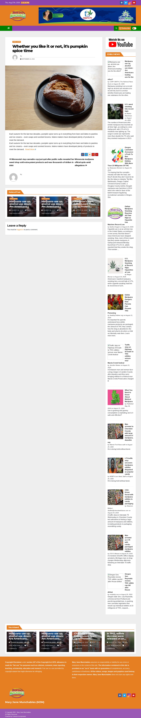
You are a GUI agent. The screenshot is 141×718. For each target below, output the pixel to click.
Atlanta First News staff (117, 444)
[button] (116, 28)
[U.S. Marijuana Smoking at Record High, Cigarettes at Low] (115, 265)
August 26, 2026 (17, 210)
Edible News (16, 41)
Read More (29, 149)
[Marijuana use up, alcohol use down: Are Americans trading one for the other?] (115, 68)
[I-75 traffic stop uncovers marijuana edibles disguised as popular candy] (115, 465)
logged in (20, 229)
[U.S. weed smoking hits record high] (115, 111)
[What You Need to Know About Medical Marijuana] (115, 397)
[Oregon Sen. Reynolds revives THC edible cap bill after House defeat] (115, 581)
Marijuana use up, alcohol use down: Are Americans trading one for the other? (20, 206)
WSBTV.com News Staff (118, 476)
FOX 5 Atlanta (114, 553)
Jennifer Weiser (115, 365)
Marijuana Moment (116, 168)
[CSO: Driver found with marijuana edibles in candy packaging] (115, 497)
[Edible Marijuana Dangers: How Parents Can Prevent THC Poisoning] (115, 302)
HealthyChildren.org (116, 315)
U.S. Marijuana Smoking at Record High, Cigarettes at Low (129, 265)
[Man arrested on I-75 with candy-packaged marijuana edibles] (115, 542)
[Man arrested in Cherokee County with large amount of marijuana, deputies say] (115, 431)
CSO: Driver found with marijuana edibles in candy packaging (129, 497)
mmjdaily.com (114, 594)
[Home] (8, 28)
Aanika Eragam (115, 227)
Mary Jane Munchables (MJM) (24, 702)
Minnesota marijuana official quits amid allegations (84, 162)
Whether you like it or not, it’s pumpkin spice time (50, 48)
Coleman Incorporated (19, 716)
